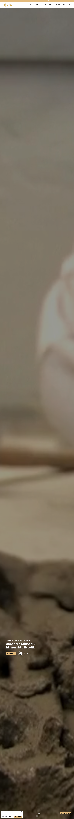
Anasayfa (32, 4)
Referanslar (58, 4)
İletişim (69, 4)
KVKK (10, 816)
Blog (64, 4)
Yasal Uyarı (4, 816)
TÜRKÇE (65, 0)
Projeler (51, 4)
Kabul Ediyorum (18, 816)
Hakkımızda (10, 653)
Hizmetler (45, 4)
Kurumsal (38, 4)
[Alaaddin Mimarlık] (8, 5)
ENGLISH (69, 0)
